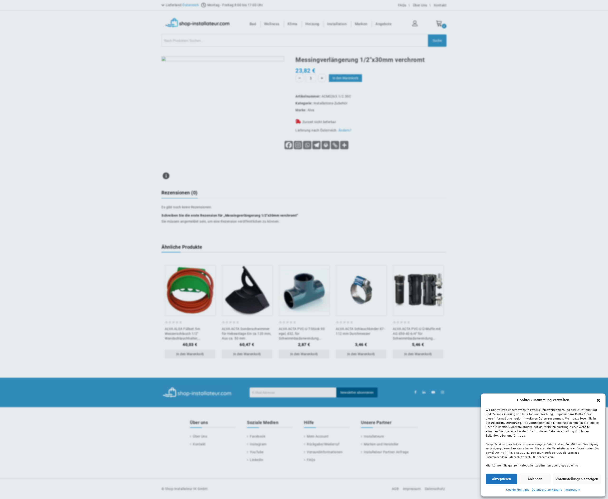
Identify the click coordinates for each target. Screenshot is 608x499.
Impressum (572, 489)
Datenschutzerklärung (547, 489)
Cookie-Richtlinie (517, 489)
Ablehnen (534, 479)
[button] (598, 400)
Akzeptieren (501, 479)
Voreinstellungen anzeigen (577, 479)
